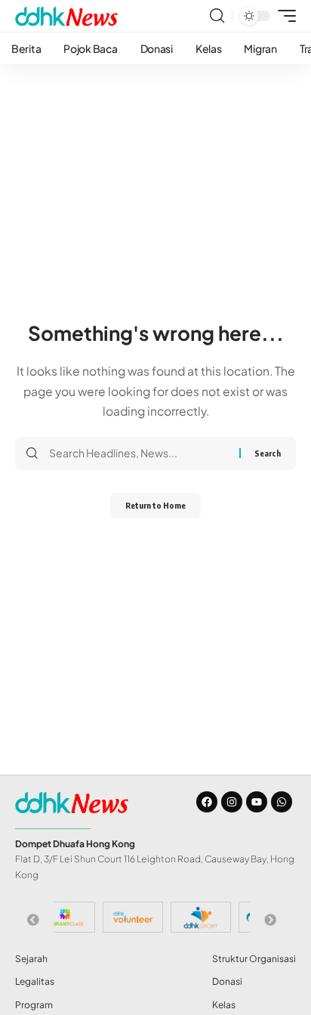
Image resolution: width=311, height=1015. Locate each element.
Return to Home (155, 505)
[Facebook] (206, 801)
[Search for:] (138, 453)
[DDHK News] (66, 16)
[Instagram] (231, 801)
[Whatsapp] (281, 801)
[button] (217, 16)
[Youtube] (256, 801)
